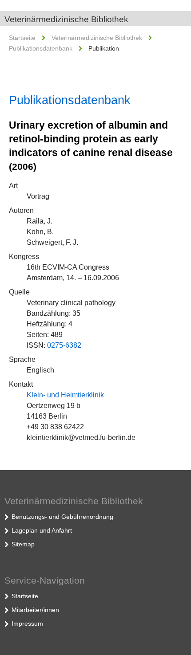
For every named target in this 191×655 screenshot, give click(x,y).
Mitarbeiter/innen (35, 609)
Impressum (27, 623)
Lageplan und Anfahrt (42, 530)
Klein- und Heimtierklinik (65, 395)
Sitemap (23, 544)
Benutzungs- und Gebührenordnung (62, 516)
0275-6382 (64, 345)
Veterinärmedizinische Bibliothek (66, 19)
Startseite (22, 37)
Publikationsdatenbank (40, 48)
